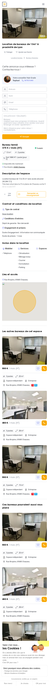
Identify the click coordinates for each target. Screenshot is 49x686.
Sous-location (7, 214)
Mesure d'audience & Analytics (15, 673)
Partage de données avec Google (16, 671)
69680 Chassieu (19, 167)
